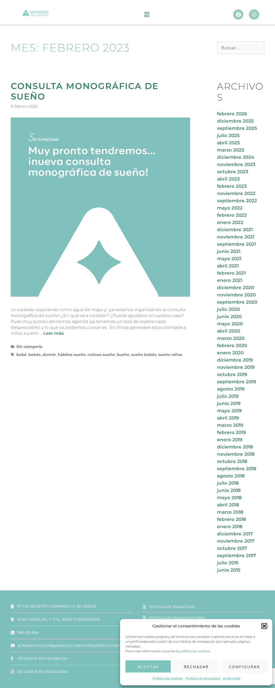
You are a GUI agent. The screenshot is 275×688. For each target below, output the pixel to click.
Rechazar (196, 666)
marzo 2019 (230, 425)
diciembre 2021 (235, 229)
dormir (49, 354)
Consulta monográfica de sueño (84, 91)
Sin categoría (29, 346)
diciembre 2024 (235, 157)
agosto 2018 (231, 476)
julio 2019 (228, 396)
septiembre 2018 (236, 468)
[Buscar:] (240, 47)
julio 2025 (228, 135)
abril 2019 (228, 418)
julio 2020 (228, 309)
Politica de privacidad (203, 678)
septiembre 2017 (236, 555)
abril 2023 (228, 179)
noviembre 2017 (235, 541)
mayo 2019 (229, 410)
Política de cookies (168, 678)
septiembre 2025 (237, 128)
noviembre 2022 (236, 193)
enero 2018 (230, 526)
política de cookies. (195, 651)
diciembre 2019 (235, 360)
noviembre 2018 (236, 454)
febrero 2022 (232, 215)
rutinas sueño (101, 354)
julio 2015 (227, 562)
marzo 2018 (230, 512)
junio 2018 (229, 490)
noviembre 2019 (236, 367)
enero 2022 (230, 222)
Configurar (244, 666)
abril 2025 (228, 142)
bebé (21, 354)
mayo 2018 (229, 497)
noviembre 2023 (236, 164)
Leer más (53, 333)
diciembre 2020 (235, 287)
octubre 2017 (232, 548)
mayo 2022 (230, 208)
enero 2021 (229, 280)
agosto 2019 (231, 389)
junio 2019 (229, 403)
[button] (264, 626)
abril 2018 (228, 504)
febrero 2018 (231, 519)
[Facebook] (238, 14)
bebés (34, 354)
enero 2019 (230, 439)
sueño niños (170, 354)
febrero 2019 (231, 432)
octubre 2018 (232, 461)
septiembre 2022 (237, 200)
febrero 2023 (232, 186)
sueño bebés (143, 354)
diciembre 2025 (235, 121)
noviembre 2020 (236, 294)
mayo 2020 (230, 323)
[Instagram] (254, 14)
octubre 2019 (232, 374)
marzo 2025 (230, 150)
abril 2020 (228, 331)
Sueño (123, 354)
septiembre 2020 (237, 302)
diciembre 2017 (235, 533)
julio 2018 (228, 483)
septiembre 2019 (236, 381)
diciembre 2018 (235, 447)
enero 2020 (230, 352)
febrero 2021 (231, 273)
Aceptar (148, 666)
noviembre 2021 (235, 237)
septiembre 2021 (236, 244)
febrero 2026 (232, 113)
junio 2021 (228, 251)
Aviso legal (231, 678)
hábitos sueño (72, 354)
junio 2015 (228, 570)
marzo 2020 (230, 338)
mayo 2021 (229, 258)
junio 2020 (229, 316)
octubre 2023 (232, 171)
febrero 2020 (232, 345)
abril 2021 (228, 265)
